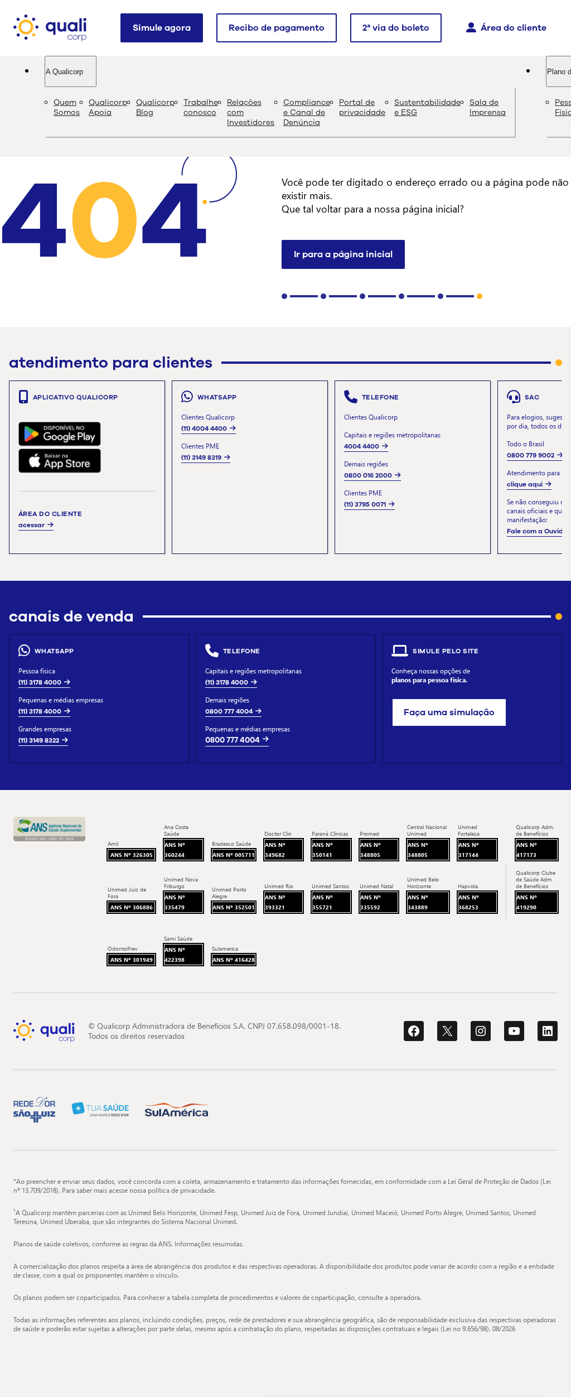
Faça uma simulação (449, 712)
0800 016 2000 (368, 475)
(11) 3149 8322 (38, 740)
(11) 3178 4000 (39, 682)
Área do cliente (513, 28)
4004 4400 (361, 446)
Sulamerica (225, 948)
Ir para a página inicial (343, 254)
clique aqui (525, 484)
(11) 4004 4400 (204, 428)
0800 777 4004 (229, 711)
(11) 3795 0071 (365, 504)
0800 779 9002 (530, 455)
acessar (31, 525)
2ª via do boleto (395, 28)
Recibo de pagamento (277, 28)
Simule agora (162, 28)
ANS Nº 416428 (233, 959)
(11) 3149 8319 (201, 457)
